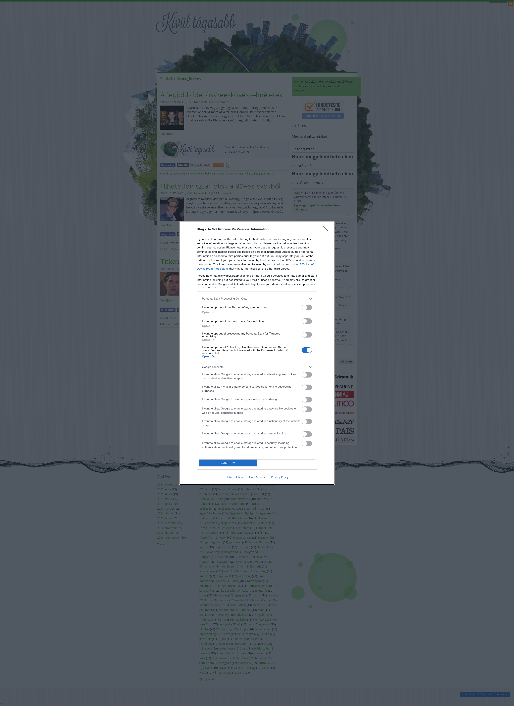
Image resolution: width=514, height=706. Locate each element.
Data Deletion (234, 477)
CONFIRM (228, 462)
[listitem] (257, 299)
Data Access (257, 477)
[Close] (326, 229)
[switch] (307, 307)
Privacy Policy (280, 477)
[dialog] (257, 353)
